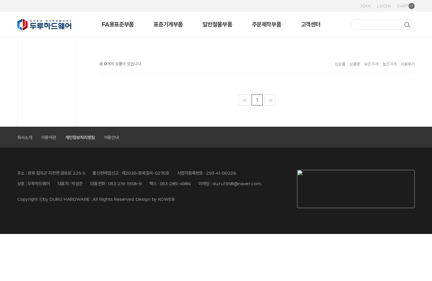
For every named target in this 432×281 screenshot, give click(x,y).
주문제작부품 (266, 24)
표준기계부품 (168, 24)
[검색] (407, 25)
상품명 (354, 64)
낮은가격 (371, 64)
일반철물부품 (217, 24)
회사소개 (24, 137)
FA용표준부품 (118, 24)
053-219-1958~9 (125, 183)
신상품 (340, 64)
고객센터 (311, 24)
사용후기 (408, 64)
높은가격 (389, 64)
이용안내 (111, 137)
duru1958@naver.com (236, 183)
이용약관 (48, 137)
